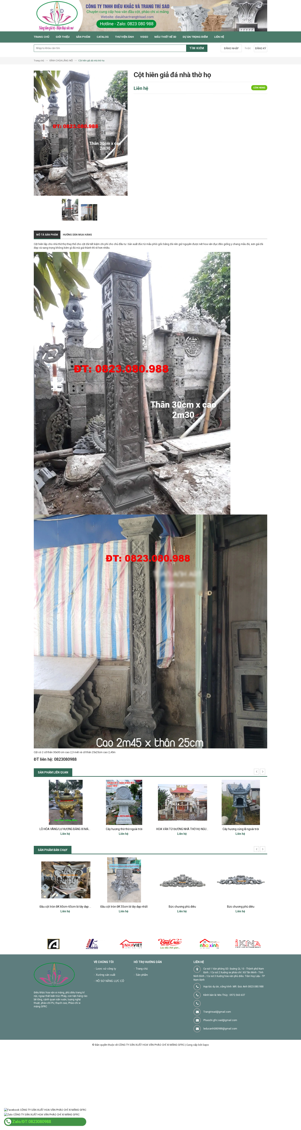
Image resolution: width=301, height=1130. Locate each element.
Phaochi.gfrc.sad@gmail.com (220, 1020)
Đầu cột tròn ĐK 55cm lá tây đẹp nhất (63, 906)
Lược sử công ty (106, 968)
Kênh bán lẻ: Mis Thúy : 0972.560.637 (224, 995)
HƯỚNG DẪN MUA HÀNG (77, 234)
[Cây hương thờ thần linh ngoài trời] (238, 802)
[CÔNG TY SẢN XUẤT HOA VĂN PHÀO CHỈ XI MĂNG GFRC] (150, 15)
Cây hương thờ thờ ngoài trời (63, 829)
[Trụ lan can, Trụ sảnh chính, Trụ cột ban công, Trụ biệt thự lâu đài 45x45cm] (238, 879)
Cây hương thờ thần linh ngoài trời (238, 829)
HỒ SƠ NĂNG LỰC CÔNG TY (114, 980)
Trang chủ (142, 968)
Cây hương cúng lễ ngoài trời (180, 829)
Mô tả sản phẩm (47, 234)
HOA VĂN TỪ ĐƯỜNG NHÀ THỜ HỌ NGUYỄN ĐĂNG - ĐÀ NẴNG (134, 829)
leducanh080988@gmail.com (220, 1028)
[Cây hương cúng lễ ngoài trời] (179, 802)
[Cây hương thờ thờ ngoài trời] (63, 802)
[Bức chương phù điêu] (121, 879)
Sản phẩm (142, 974)
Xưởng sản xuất (105, 974)
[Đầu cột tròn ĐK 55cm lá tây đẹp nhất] (63, 879)
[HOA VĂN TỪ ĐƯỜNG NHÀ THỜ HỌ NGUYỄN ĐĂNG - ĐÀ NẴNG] (121, 802)
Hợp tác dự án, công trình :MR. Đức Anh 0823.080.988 (233, 986)
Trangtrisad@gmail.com (217, 1011)
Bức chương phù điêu (121, 906)
